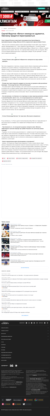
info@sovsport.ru (19, 381)
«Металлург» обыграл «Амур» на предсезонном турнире (14, 303)
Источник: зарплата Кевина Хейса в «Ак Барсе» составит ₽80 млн (16, 282)
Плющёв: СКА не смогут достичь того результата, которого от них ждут (17, 295)
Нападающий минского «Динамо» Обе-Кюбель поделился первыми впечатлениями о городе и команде (25, 279)
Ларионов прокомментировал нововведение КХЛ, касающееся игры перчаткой (19, 291)
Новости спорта (4, 327)
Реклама (3, 349)
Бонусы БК (3, 333)
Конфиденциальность (6, 355)
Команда (3, 347)
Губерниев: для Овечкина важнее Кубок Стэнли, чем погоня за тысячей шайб (19, 286)
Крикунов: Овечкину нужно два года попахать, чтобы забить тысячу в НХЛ (18, 307)
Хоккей (3, 30)
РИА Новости (38, 378)
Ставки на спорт (4, 330)
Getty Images (32, 378)
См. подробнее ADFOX (35, 389)
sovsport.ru (35, 375)
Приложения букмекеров (6, 336)
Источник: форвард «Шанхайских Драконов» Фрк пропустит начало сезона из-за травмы (21, 300)
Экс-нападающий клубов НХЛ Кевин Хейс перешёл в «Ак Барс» (16, 312)
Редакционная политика (6, 352)
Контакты (3, 344)
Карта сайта (4, 360)
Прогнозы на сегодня (6, 339)
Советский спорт (9, 164)
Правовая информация (6, 357)
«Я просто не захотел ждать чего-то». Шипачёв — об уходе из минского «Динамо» (20, 275)
